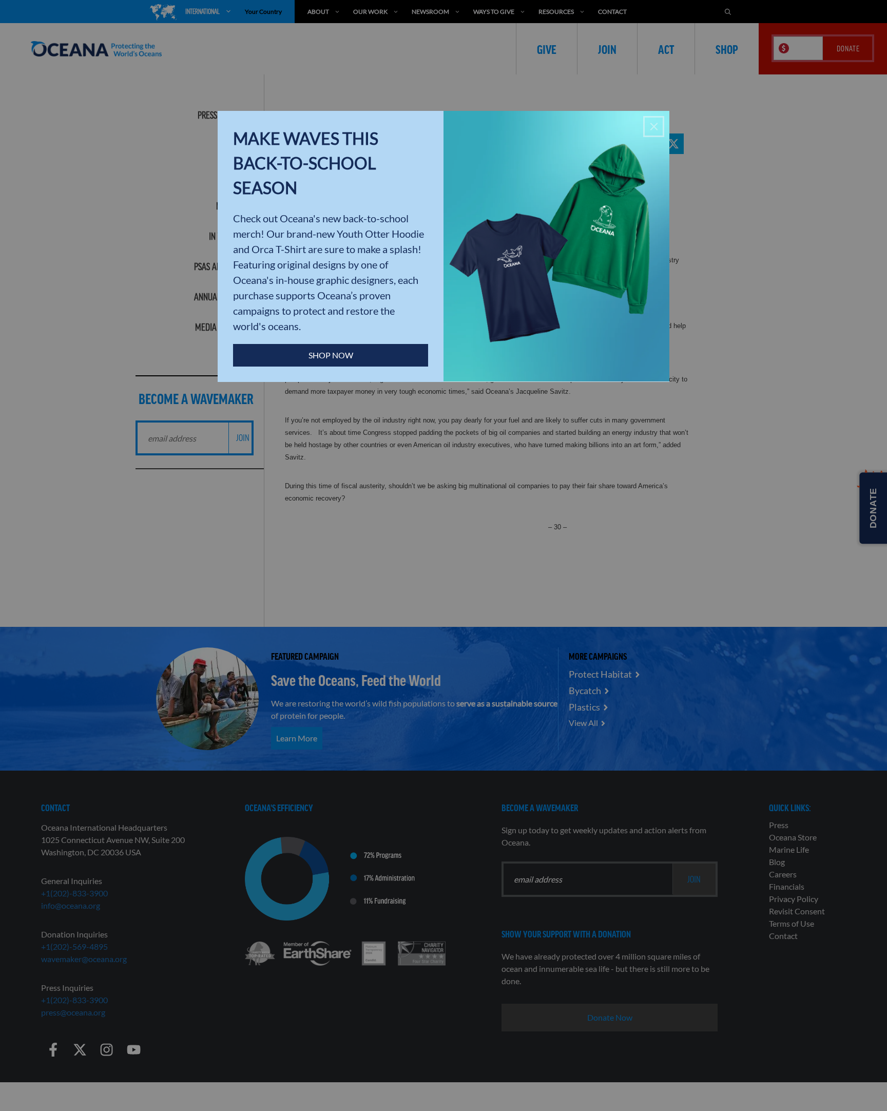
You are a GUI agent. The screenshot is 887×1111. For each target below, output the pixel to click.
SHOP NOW (330, 355)
